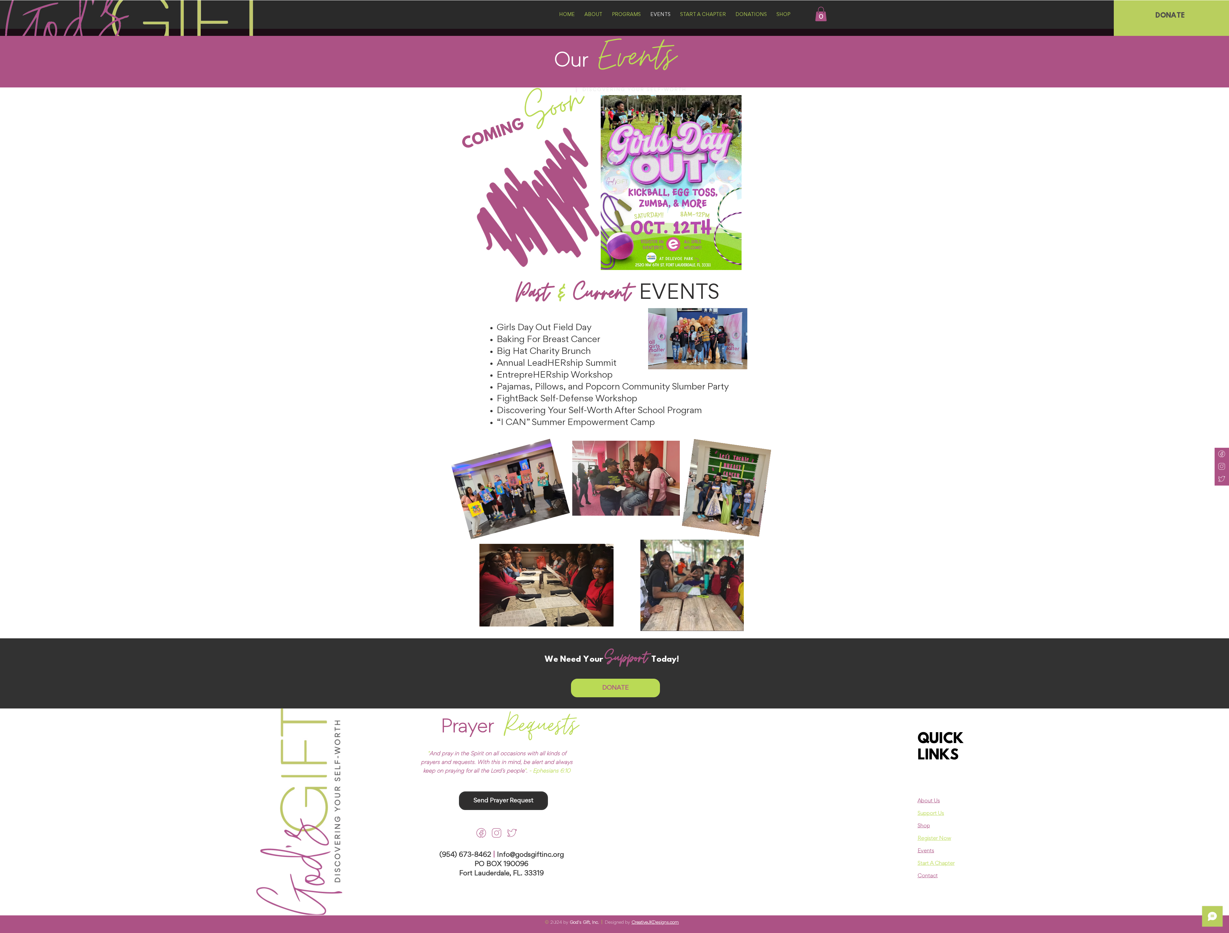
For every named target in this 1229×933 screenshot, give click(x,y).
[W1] (1221, 478)
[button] (821, 14)
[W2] (1221, 466)
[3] (481, 833)
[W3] (1221, 453)
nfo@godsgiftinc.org (531, 855)
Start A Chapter (936, 863)
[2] (497, 833)
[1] (512, 833)
